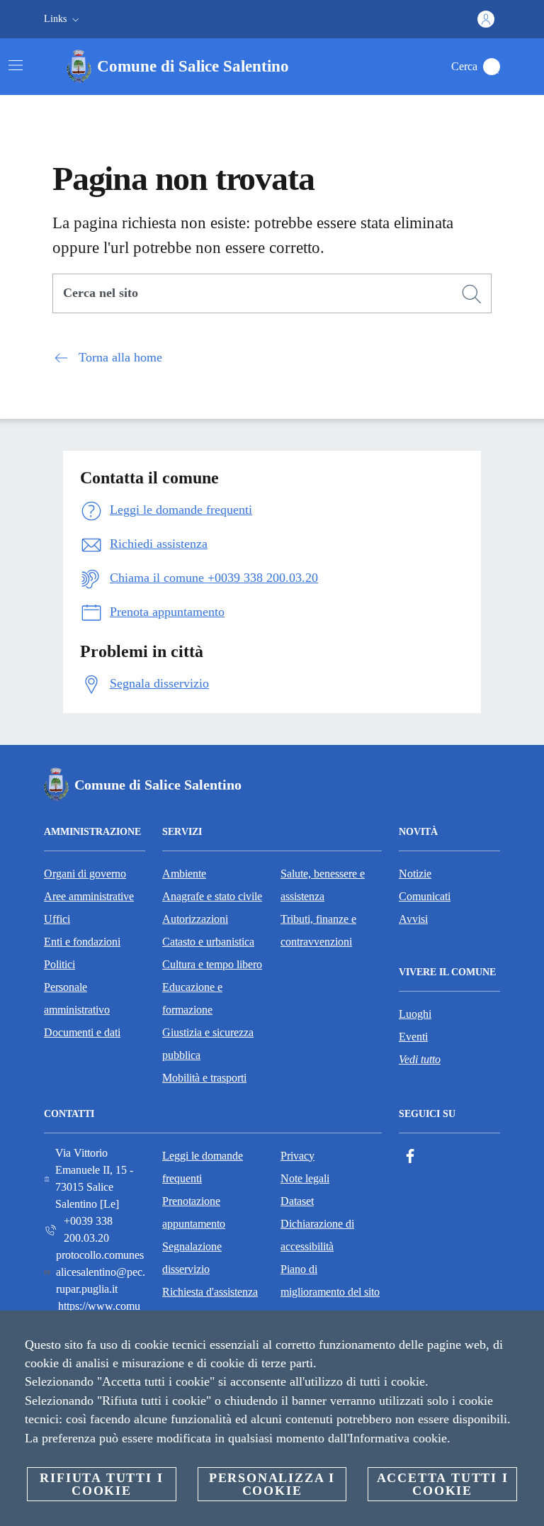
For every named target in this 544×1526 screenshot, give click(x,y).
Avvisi (413, 919)
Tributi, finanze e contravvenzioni (318, 930)
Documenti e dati (82, 1032)
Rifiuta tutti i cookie (101, 1484)
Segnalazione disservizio (192, 1257)
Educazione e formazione (192, 998)
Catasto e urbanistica (208, 942)
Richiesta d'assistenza (210, 1292)
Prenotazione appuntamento (193, 1212)
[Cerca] (491, 66)
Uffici (57, 919)
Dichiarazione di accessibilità (317, 1235)
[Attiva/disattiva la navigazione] (15, 65)
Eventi (413, 1037)
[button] (63, 19)
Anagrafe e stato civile (212, 896)
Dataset (297, 1201)
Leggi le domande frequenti (202, 1167)
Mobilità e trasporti (204, 1078)
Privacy (297, 1156)
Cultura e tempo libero (212, 964)
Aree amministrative (89, 896)
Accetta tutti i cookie (443, 1484)
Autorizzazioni (195, 919)
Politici (59, 964)
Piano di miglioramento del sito (330, 1280)
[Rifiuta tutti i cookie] (528, 1332)
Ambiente (184, 874)
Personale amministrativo (77, 998)
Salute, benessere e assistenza (322, 885)
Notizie (415, 874)
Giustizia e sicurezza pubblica (208, 1043)
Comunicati (424, 896)
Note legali (304, 1178)
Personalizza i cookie (272, 1484)
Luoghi (415, 1014)
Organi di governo (85, 874)
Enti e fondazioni (82, 942)
